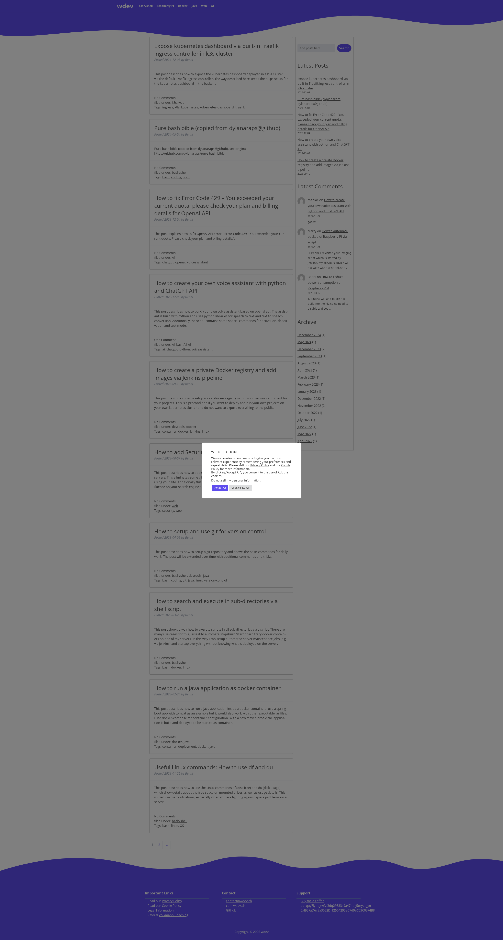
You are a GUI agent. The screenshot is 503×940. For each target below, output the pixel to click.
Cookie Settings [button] (240, 488)
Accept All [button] (220, 488)
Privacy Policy (259, 465)
